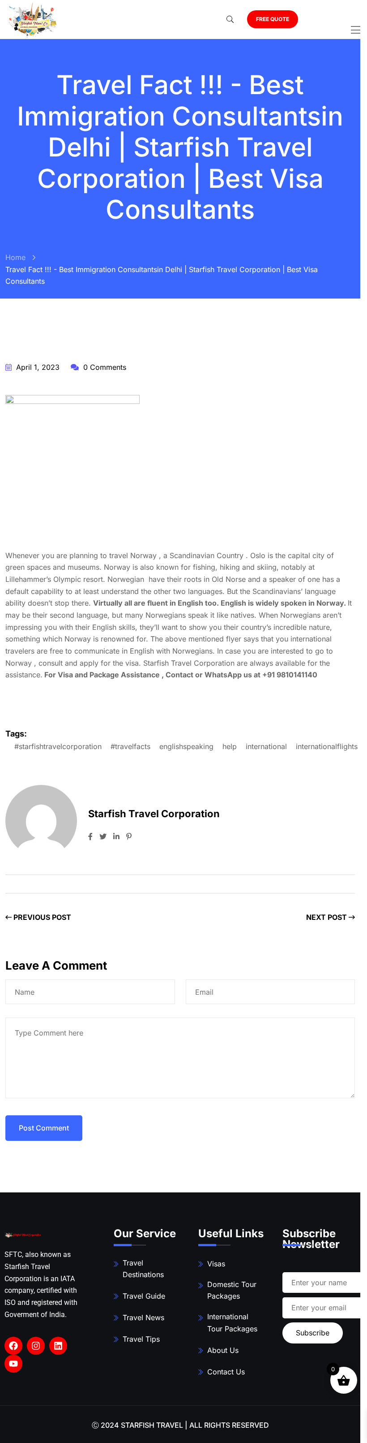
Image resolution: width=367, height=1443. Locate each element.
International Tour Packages (232, 1322)
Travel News (143, 1317)
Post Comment (44, 1127)
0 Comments (103, 367)
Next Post (327, 917)
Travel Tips (141, 1339)
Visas (216, 1263)
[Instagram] (36, 1346)
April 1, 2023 (37, 367)
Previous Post (41, 917)
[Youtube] (13, 1364)
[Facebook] (13, 1346)
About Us (223, 1350)
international (266, 746)
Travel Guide (144, 1295)
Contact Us (226, 1371)
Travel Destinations (143, 1268)
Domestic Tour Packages (231, 1290)
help (229, 746)
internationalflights (327, 746)
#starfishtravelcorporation (58, 746)
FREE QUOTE (272, 19)
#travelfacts (130, 746)
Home (15, 257)
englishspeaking (186, 746)
